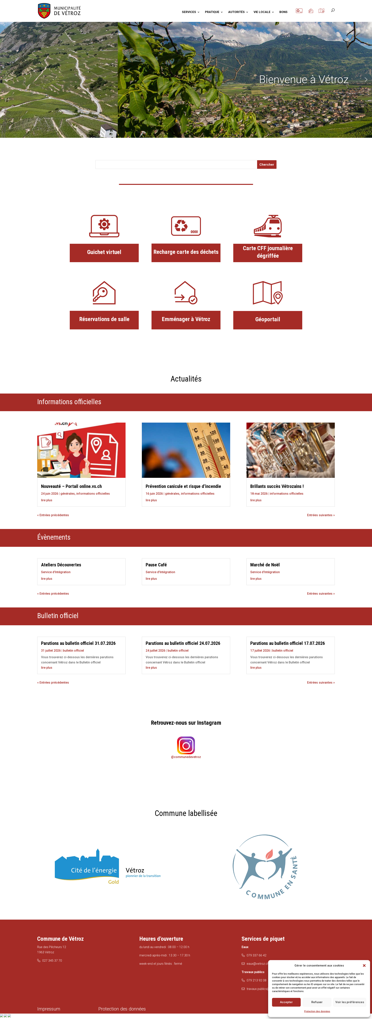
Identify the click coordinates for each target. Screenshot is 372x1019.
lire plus (46, 500)
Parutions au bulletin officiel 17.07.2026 (287, 643)
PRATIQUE (212, 12)
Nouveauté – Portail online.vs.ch (71, 486)
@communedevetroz (186, 757)
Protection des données (317, 1011)
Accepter (286, 1002)
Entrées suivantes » (321, 515)
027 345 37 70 (52, 960)
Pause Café (156, 565)
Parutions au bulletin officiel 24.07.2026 (183, 643)
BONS (283, 12)
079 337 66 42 (256, 955)
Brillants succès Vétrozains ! (277, 486)
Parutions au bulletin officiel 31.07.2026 (78, 643)
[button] (364, 965)
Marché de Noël (265, 565)
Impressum (48, 1009)
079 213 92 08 (256, 980)
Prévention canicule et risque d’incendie (183, 486)
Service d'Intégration (56, 572)
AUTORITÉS (236, 12)
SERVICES (189, 12)
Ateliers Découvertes (61, 565)
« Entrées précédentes (53, 515)
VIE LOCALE (262, 12)
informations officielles (93, 493)
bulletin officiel (73, 650)
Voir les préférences (349, 1002)
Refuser (317, 1002)
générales (67, 493)
